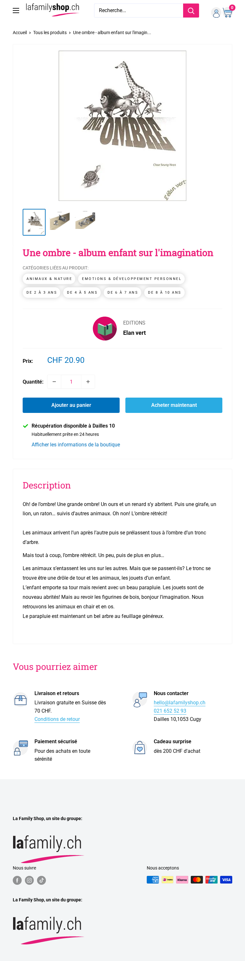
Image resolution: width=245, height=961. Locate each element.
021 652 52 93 (170, 711)
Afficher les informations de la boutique (76, 445)
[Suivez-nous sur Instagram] (29, 880)
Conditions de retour (57, 719)
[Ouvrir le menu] (16, 10)
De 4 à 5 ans (82, 292)
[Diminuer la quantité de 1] (54, 381)
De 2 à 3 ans (41, 292)
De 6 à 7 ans (123, 292)
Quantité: (33, 382)
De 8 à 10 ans (165, 292)
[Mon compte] (214, 10)
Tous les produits (50, 32)
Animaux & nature (49, 279)
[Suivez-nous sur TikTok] (41, 880)
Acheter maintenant (174, 405)
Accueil (20, 32)
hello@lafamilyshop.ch (179, 703)
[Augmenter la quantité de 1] (88, 381)
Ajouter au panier (71, 405)
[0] (227, 10)
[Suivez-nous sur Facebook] (17, 880)
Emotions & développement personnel (132, 279)
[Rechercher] (191, 11)
